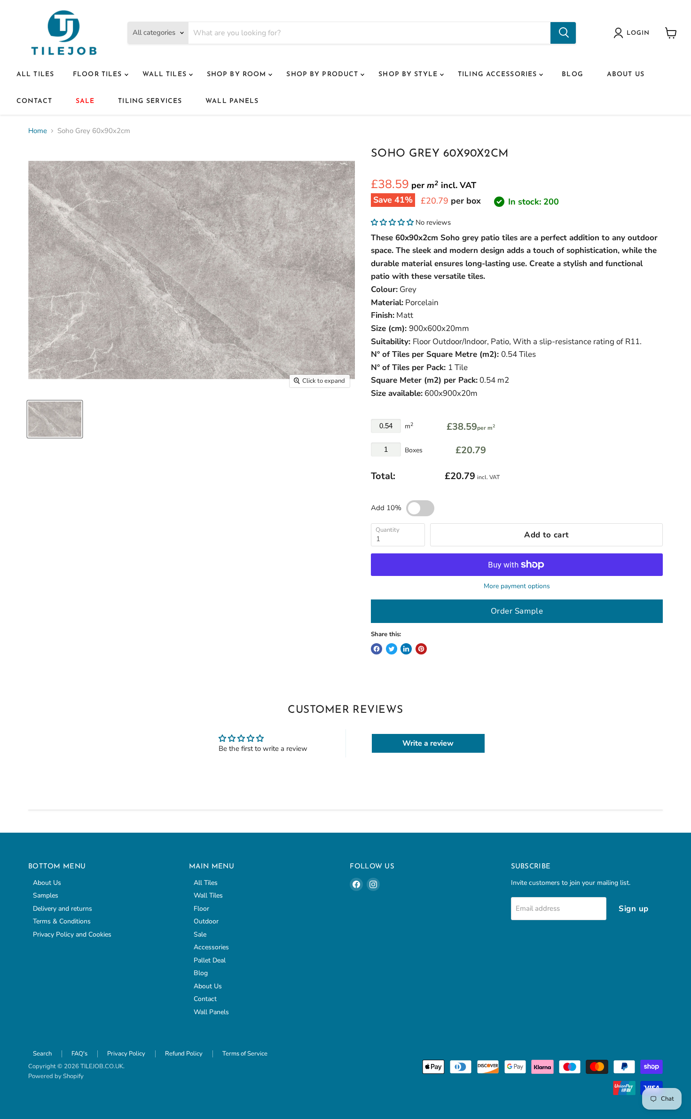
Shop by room (238, 74)
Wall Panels (232, 101)
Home (37, 131)
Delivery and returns (62, 908)
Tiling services (150, 101)
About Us (625, 74)
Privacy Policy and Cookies (72, 934)
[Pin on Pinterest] (421, 648)
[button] (392, 222)
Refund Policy (184, 1053)
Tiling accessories (498, 74)
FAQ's (79, 1053)
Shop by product (323, 74)
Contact (34, 101)
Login (638, 33)
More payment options (517, 586)
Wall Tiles (165, 74)
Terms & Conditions (62, 921)
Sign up (634, 908)
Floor (201, 908)
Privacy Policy (126, 1053)
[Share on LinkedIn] (406, 648)
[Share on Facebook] (376, 648)
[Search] (563, 33)
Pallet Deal (210, 960)
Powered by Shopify (56, 1076)
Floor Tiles (98, 74)
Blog (572, 74)
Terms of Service (244, 1053)
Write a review (428, 743)
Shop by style (409, 74)
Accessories (211, 947)
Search (42, 1053)
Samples (45, 895)
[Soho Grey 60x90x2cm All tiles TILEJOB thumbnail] (54, 419)
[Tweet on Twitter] (391, 648)
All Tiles (35, 74)
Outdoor (206, 921)
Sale (85, 101)
